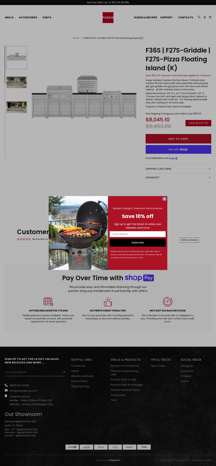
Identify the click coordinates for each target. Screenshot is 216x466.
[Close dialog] (164, 198)
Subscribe (138, 242)
